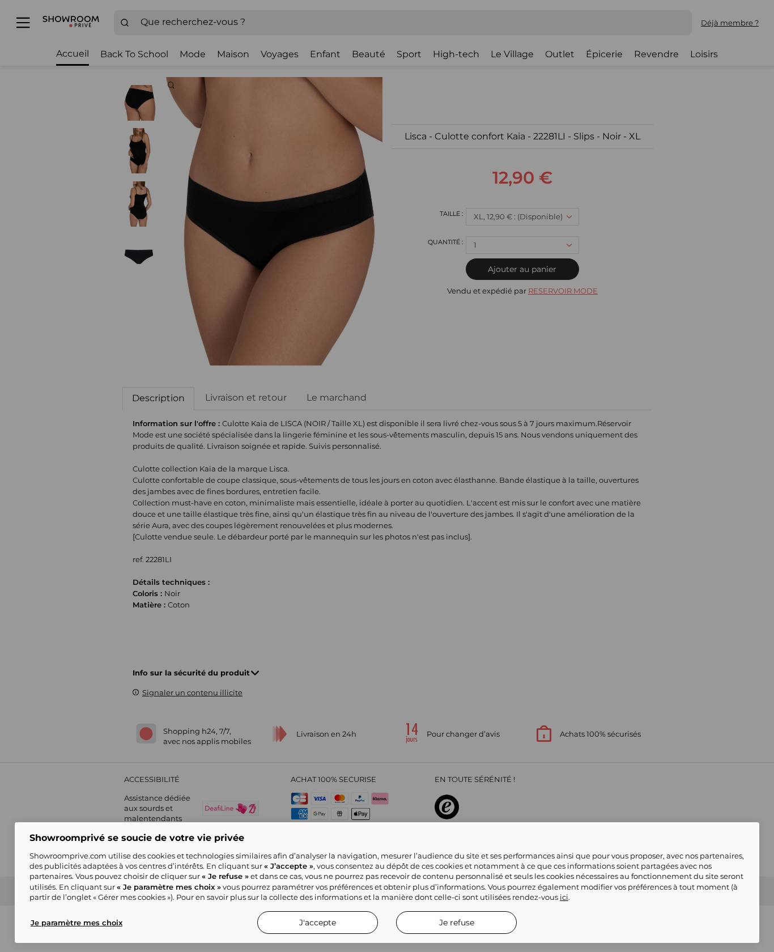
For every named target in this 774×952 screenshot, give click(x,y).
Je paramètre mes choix (76, 922)
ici (564, 897)
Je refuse (456, 922)
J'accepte (317, 922)
